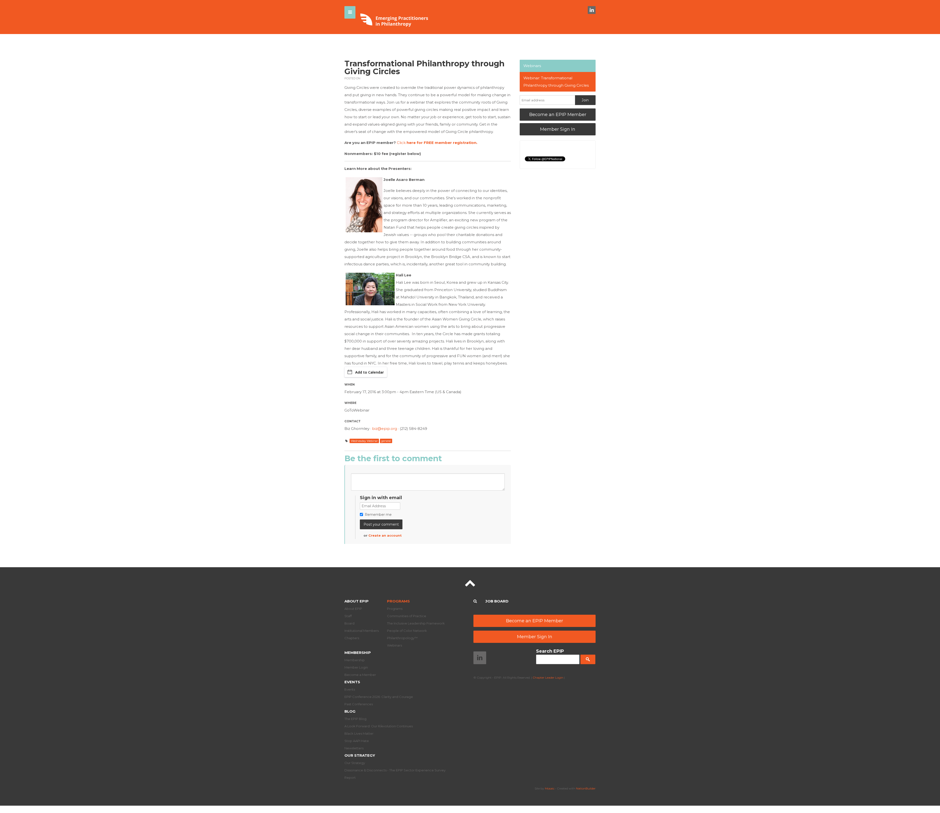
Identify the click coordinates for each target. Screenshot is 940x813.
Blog (349, 711)
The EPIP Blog (355, 719)
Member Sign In (557, 129)
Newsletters (354, 748)
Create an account (385, 535)
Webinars (532, 65)
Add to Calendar (369, 372)
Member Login (356, 667)
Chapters (351, 638)
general (386, 441)
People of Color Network (407, 631)
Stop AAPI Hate (356, 741)
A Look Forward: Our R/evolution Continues (378, 726)
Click (437, 142)
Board (349, 623)
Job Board (496, 601)
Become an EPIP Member (557, 114)
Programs (398, 601)
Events (352, 682)
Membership (357, 652)
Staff (348, 616)
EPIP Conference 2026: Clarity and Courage (378, 697)
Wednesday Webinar (364, 441)
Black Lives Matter (359, 733)
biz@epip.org (384, 428)
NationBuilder (586, 788)
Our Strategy (359, 755)
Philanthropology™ (402, 638)
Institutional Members (361, 631)
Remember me (378, 514)
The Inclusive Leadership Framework (416, 623)
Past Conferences (358, 704)
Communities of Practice (406, 616)
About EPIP (356, 601)
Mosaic (549, 788)
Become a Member (360, 675)
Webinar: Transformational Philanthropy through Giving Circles (556, 82)
